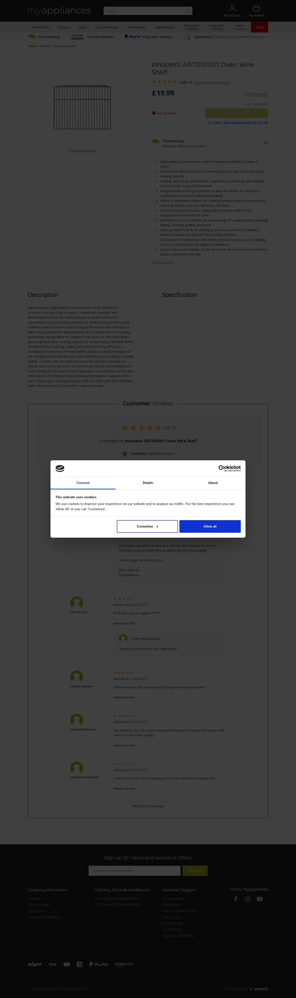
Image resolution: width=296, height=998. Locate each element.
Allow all (209, 526)
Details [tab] (148, 483)
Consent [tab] (82, 483)
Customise (145, 526)
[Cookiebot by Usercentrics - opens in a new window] (222, 468)
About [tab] (213, 483)
